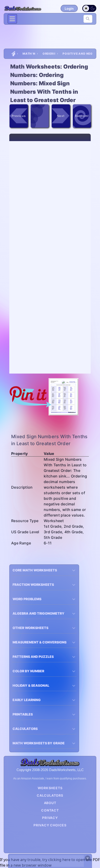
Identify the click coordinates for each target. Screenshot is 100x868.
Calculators (50, 795)
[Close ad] (87, 858)
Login (69, 8)
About (50, 803)
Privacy (50, 818)
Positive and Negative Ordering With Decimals (77, 53)
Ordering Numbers (49, 53)
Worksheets (50, 788)
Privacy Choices (50, 825)
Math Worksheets (29, 53)
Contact (50, 810)
